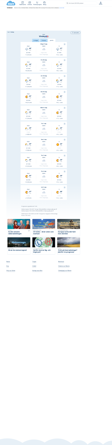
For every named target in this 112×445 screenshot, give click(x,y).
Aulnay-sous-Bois (37, 270)
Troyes (34, 261)
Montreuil (61, 261)
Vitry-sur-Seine (10, 270)
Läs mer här (61, 7)
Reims (8, 261)
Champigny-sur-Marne (64, 270)
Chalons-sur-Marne (63, 266)
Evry (7, 266)
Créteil (34, 266)
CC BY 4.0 (52, 209)
